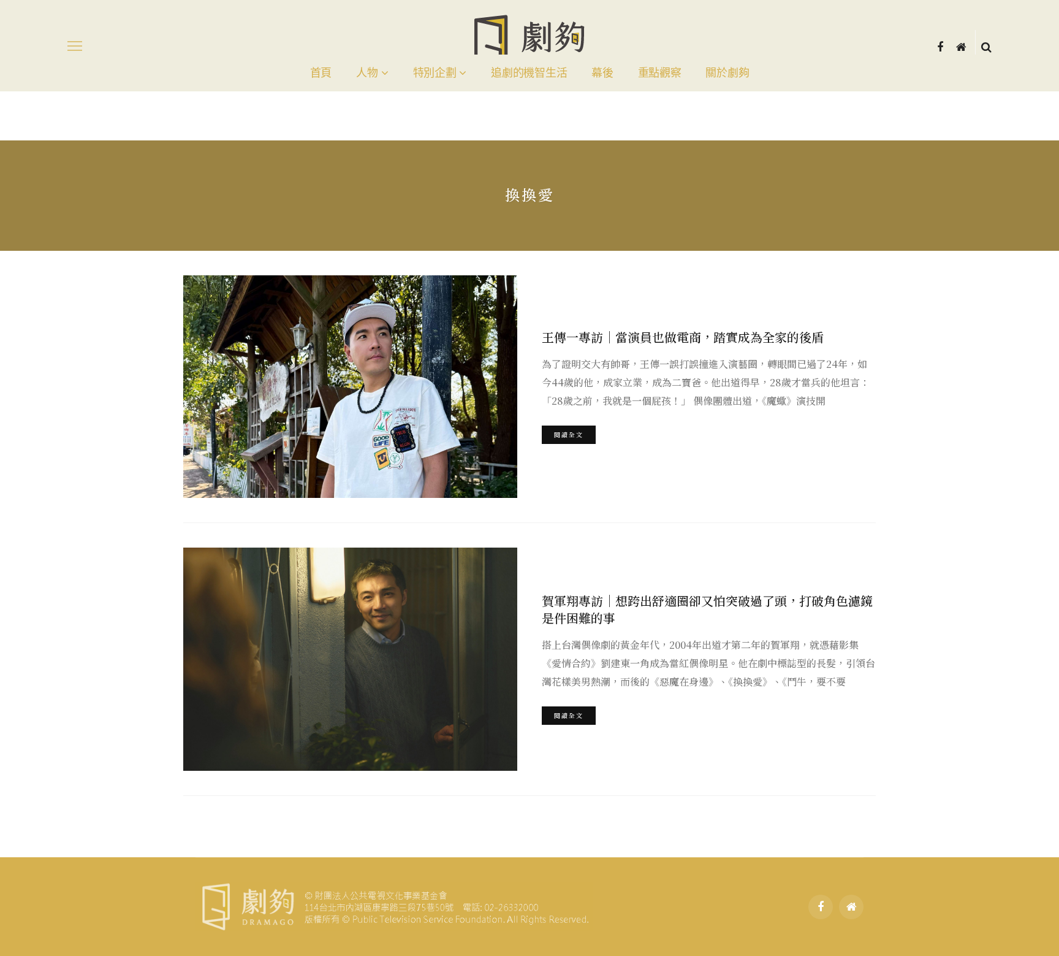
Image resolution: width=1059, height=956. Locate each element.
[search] (986, 46)
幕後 (602, 73)
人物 (367, 73)
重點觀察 (659, 73)
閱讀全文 (568, 434)
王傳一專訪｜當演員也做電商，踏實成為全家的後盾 (683, 337)
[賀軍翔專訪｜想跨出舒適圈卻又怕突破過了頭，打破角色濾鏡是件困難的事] (350, 659)
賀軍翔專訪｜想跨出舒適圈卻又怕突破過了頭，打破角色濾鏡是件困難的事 (707, 609)
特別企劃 (435, 73)
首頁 (321, 73)
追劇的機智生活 (529, 73)
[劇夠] (394, 904)
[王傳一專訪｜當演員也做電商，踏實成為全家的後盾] (350, 386)
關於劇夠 (727, 73)
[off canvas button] (74, 46)
